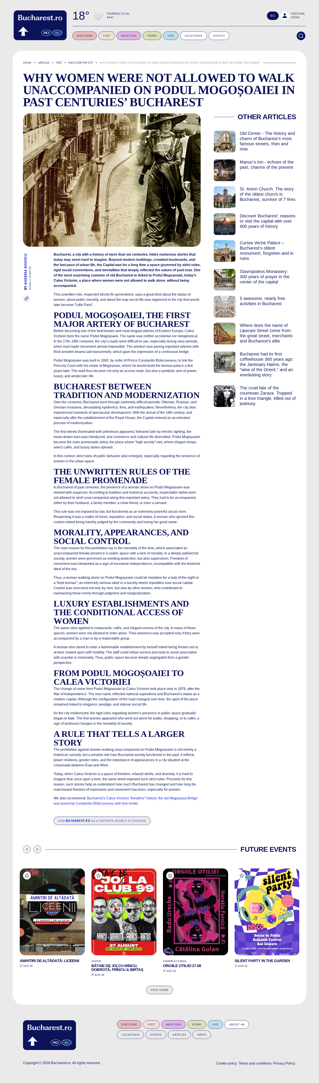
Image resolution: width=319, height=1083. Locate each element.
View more (159, 990)
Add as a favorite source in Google (102, 821)
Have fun (128, 36)
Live (171, 36)
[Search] (301, 35)
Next (37, 849)
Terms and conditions (255, 1063)
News (201, 1035)
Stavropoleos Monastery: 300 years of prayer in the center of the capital (264, 276)
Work (152, 36)
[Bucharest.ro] (40, 25)
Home (27, 62)
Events (219, 36)
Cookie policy (226, 1063)
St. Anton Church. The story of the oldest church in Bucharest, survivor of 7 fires (267, 194)
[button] (292, 15)
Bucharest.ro (61, 1063)
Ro (273, 16)
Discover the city (80, 62)
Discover (84, 36)
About (234, 1024)
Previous (27, 849)
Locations (193, 36)
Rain (110, 17)
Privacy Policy (284, 1063)
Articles (43, 62)
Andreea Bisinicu (25, 269)
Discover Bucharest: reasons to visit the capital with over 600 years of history (267, 221)
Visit (106, 36)
